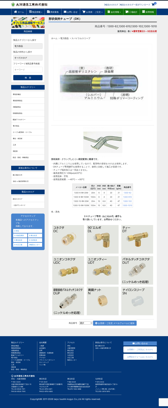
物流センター (35, 245)
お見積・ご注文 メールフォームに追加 (115, 323)
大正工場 (18, 245)
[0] (153, 4)
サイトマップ (44, 362)
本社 (17, 231)
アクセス (42, 358)
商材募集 (54, 12)
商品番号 (73, 323)
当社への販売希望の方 (21, 181)
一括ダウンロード (19, 205)
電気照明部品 (17, 101)
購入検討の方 (17, 175)
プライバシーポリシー (47, 360)
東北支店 (18, 240)
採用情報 (150, 12)
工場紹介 (133, 12)
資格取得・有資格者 (46, 353)
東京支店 (33, 235)
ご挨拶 (41, 346)
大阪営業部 (19, 235)
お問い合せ (72, 12)
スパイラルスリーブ (80, 38)
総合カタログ (112, 4)
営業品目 (42, 355)
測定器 (15, 151)
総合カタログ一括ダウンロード (135, 4)
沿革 (40, 350)
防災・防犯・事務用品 (21, 157)
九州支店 (33, 240)
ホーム (21, 12)
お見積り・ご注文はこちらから (140, 349)
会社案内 (42, 348)
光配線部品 (17, 107)
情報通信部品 (17, 113)
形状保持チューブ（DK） (65, 18)
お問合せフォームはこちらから (140, 357)
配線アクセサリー (19, 120)
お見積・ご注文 (93, 12)
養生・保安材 (17, 138)
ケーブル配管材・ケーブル (22, 132)
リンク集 (42, 365)
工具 (14, 145)
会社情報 (115, 12)
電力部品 (64, 38)
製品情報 (36, 12)
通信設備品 (17, 94)
